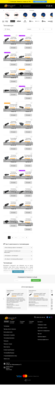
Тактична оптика (22, 10)
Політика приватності (43, 339)
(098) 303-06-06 (40, 317)
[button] (4, 299)
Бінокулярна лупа (8, 332)
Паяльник (6, 341)
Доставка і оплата (42, 327)
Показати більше (18, 271)
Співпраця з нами (42, 324)
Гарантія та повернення (44, 330)
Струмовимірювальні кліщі (10, 355)
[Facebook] (47, 317)
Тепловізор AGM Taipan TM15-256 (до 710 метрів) (28, 156)
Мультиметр (7, 347)
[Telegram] (49, 317)
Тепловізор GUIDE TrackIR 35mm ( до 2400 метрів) (17, 294)
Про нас (40, 333)
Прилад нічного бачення (10, 329)
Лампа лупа (7, 358)
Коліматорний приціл (9, 350)
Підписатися (36, 280)
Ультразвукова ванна (9, 338)
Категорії (6, 321)
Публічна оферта (42, 336)
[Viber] (51, 317)
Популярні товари (22, 322)
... (19, 237)
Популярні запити (31, 322)
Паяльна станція (8, 344)
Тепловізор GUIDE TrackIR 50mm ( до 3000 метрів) (40, 294)
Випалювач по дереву (9, 335)
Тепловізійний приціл (9, 352)
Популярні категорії (12, 322)
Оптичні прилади (11, 10)
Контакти (40, 321)
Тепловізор (6, 326)
